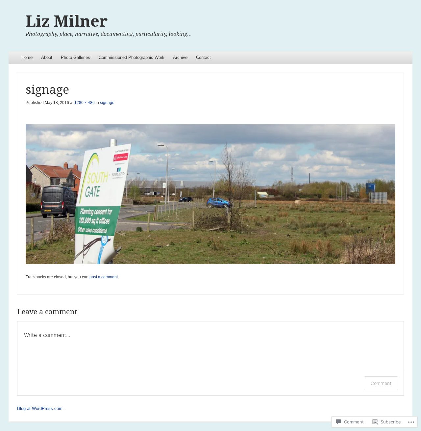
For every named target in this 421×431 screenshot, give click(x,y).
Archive (180, 57)
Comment (381, 383)
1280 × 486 (84, 102)
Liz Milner (67, 21)
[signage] (211, 194)
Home (27, 57)
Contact (203, 57)
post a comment (103, 277)
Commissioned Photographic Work (131, 57)
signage (107, 102)
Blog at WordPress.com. (40, 408)
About (46, 57)
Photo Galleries (75, 57)
